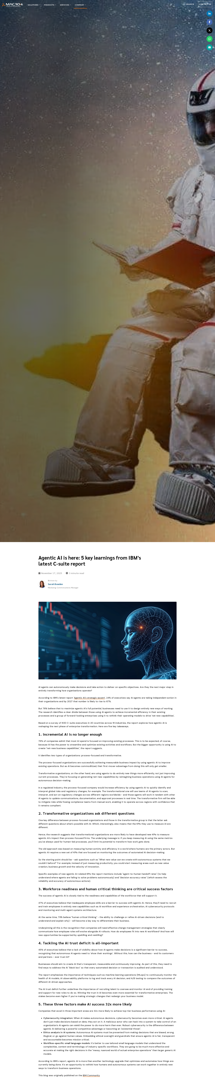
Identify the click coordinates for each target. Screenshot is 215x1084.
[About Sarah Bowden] (42, 584)
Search (190, 4)
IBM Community (91, 1075)
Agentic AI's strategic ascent (89, 697)
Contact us (205, 4)
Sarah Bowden (55, 584)
